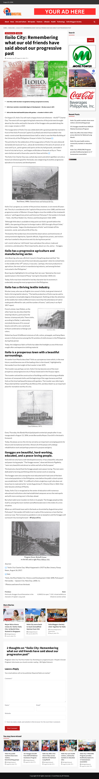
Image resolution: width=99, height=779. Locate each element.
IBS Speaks (31, 22)
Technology (61, 22)
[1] (52, 138)
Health (53, 22)
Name (7, 705)
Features (39, 22)
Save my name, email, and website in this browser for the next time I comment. (33, 722)
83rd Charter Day (10, 33)
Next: (51, 594)
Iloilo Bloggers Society (74, 22)
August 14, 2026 (85, 766)
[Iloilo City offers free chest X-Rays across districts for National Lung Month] (49, 745)
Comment (8, 678)
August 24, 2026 (10, 764)
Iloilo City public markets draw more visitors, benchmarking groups (82, 122)
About (7, 22)
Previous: (19, 594)
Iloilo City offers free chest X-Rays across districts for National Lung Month (81, 135)
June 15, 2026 (31, 634)
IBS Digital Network (11, 634)
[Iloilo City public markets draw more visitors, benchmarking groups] (12, 745)
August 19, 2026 (48, 764)
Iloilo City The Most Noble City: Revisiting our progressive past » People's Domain (39, 660)
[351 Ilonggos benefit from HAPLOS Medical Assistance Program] (30, 745)
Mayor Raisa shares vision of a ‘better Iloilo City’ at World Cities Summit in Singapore (13, 628)
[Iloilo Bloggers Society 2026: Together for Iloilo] (57, 615)
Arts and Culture (20, 22)
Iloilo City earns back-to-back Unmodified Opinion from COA (34, 626)
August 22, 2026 (29, 762)
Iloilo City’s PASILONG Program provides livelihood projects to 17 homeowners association (81, 152)
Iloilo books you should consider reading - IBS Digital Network (32, 662)
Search (72, 32)
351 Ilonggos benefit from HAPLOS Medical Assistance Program (81, 128)
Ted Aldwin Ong (10, 58)
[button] (94, 22)
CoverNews (56, 776)
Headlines (19, 33)
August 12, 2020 (21, 58)
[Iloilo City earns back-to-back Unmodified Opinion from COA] (35, 615)
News (12, 22)
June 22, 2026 (9, 636)
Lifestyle (47, 22)
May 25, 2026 (53, 633)
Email (38, 705)
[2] (49, 153)
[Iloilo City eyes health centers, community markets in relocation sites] (68, 745)
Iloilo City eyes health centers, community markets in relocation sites (81, 143)
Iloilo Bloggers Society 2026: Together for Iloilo (57, 625)
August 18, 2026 (66, 764)
